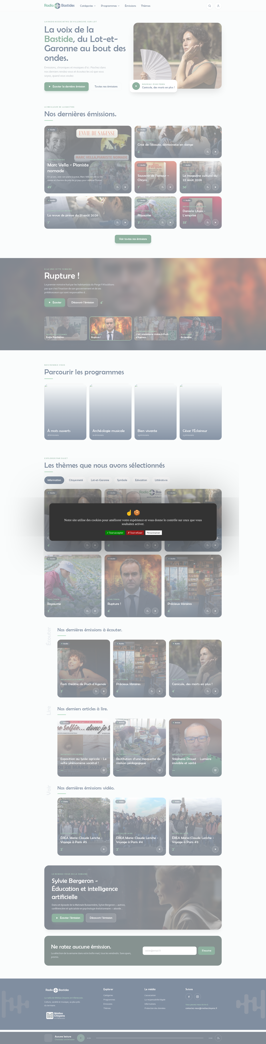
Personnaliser (153, 532)
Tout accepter (116, 532)
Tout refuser (136, 532)
